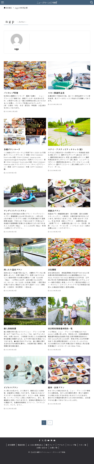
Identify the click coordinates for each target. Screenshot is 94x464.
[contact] (54, 440)
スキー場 (82, 445)
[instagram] (45, 440)
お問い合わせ (41, 447)
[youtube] (48, 440)
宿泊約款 (21, 445)
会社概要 (11, 445)
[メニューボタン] (2, 2)
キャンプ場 (71, 445)
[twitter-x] (42, 440)
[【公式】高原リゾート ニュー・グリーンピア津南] (47, 2)
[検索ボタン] (91, 2)
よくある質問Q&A (35, 445)
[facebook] (40, 440)
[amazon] (51, 440)
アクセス (61, 445)
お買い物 (53, 447)
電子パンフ (50, 445)
